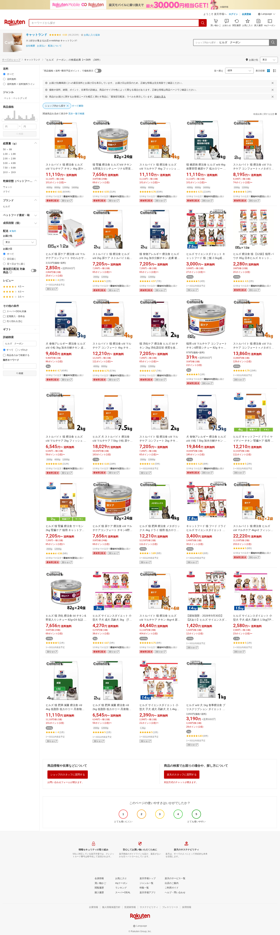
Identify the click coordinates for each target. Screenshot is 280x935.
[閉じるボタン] (272, 83)
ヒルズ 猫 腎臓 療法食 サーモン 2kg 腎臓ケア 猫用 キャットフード (65, 530)
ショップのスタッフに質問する (67, 774)
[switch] (33, 270)
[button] (266, 14)
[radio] (4, 74)
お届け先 (7, 236)
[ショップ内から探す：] (273, 42)
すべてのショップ (11, 59)
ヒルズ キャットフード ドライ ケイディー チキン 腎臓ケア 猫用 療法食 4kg (253, 440)
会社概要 (30, 46)
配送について (55, 46)
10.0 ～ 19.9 (9, 172)
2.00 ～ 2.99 (9, 158)
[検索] (203, 23)
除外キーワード (11, 360)
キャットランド (36, 34)
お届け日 (7, 249)
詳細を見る (160, 96)
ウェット (7, 187)
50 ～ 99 (7, 149)
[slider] (3, 120)
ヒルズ (6, 206)
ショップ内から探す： (206, 42)
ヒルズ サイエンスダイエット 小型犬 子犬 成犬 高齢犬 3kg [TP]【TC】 (112, 619)
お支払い (41, 46)
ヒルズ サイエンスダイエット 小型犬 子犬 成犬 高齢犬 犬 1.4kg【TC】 (158, 709)
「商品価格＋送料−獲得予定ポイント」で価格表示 (67, 70)
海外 (14, 231)
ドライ (6, 191)
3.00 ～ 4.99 (9, 163)
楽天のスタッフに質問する (182, 774)
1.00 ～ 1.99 (9, 154)
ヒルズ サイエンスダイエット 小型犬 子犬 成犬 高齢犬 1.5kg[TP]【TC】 (252, 619)
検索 (21, 134)
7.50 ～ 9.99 (9, 167)
